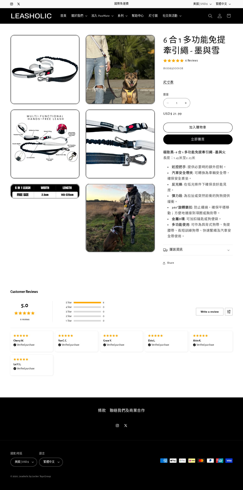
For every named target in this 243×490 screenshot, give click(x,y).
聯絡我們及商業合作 (127, 411)
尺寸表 (168, 82)
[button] (79, 16)
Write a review (210, 311)
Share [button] (170, 263)
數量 (166, 95)
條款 (102, 411)
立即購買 (198, 139)
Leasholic (24, 476)
